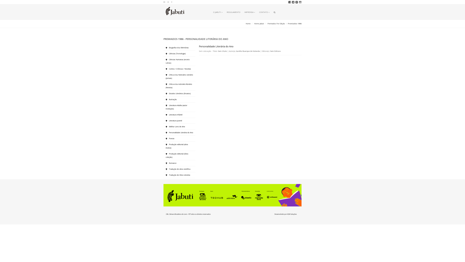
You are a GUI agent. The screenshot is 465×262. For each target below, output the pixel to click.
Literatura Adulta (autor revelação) (176, 107)
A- (168, 2)
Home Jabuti (259, 23)
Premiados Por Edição (276, 23)
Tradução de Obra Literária (179, 175)
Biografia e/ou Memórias (178, 47)
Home (248, 23)
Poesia (171, 138)
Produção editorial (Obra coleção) (177, 155)
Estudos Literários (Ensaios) (179, 93)
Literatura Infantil (175, 115)
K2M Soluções (292, 214)
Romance (172, 163)
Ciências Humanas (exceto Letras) (178, 61)
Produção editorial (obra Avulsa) (177, 146)
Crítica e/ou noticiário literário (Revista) (179, 86)
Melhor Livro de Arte (176, 126)
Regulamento (233, 12)
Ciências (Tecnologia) (177, 53)
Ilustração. (172, 99)
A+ (164, 2)
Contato (263, 12)
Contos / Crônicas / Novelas (179, 69)
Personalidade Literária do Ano (180, 132)
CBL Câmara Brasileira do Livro (176, 214)
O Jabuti (217, 12)
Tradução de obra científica (179, 169)
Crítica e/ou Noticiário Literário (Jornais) (179, 76)
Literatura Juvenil (175, 120)
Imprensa (249, 12)
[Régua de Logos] (232, 195)
